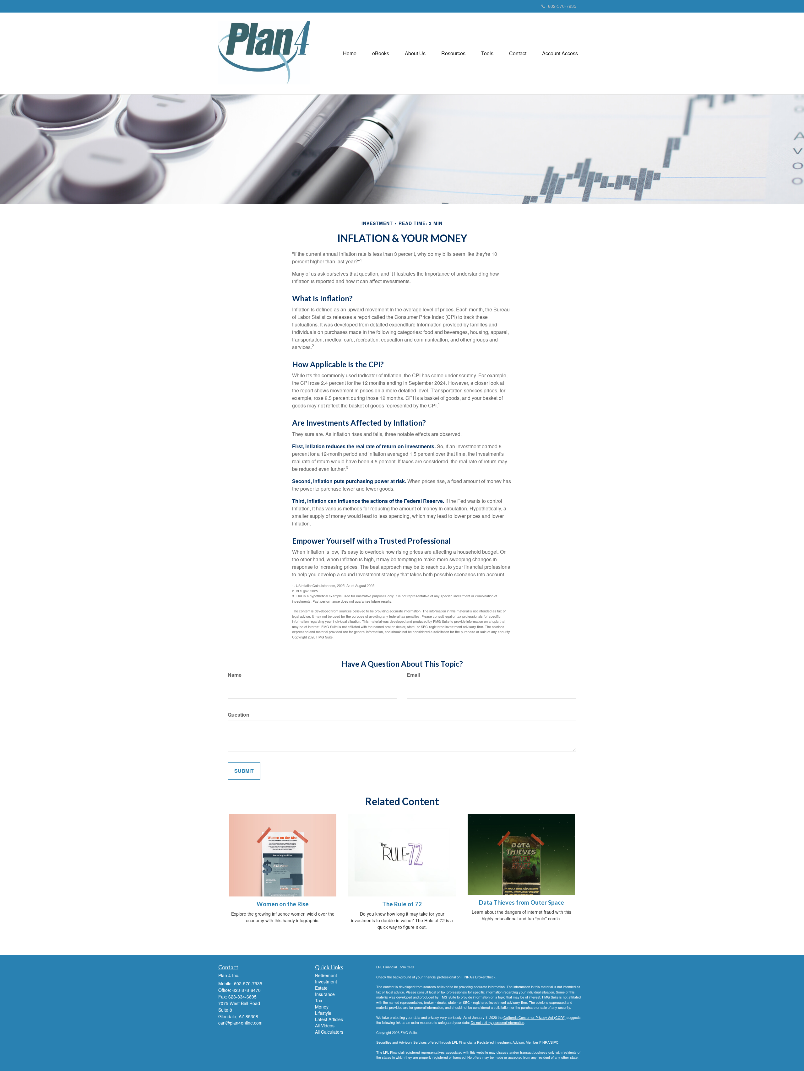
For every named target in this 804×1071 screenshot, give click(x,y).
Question (238, 714)
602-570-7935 (562, 6)
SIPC (554, 1042)
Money (322, 1007)
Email (413, 674)
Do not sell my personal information (497, 1022)
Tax (318, 1000)
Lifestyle (323, 1013)
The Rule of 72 (402, 904)
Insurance (325, 994)
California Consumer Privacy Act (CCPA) (534, 1017)
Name (235, 674)
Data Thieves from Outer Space (521, 902)
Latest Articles (329, 1019)
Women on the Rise (283, 904)
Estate (321, 988)
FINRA (544, 1042)
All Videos (324, 1025)
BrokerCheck (485, 976)
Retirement (326, 975)
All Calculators (329, 1032)
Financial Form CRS (398, 966)
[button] (380, 53)
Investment (326, 981)
